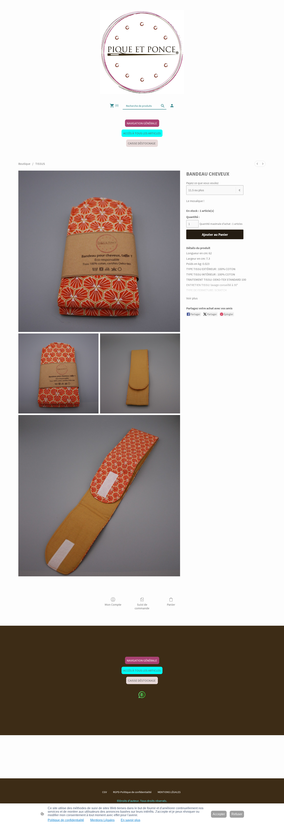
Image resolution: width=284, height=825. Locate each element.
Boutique (24, 164)
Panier (171, 604)
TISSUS (40, 164)
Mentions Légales (102, 820)
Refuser (236, 814)
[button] (162, 106)
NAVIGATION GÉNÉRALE (142, 123)
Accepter (219, 814)
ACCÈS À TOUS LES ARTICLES (142, 133)
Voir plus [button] (192, 298)
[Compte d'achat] (172, 105)
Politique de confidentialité (66, 820)
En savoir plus (130, 820)
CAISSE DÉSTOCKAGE (142, 143)
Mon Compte (113, 604)
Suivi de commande (142, 606)
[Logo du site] (142, 52)
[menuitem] (257, 164)
